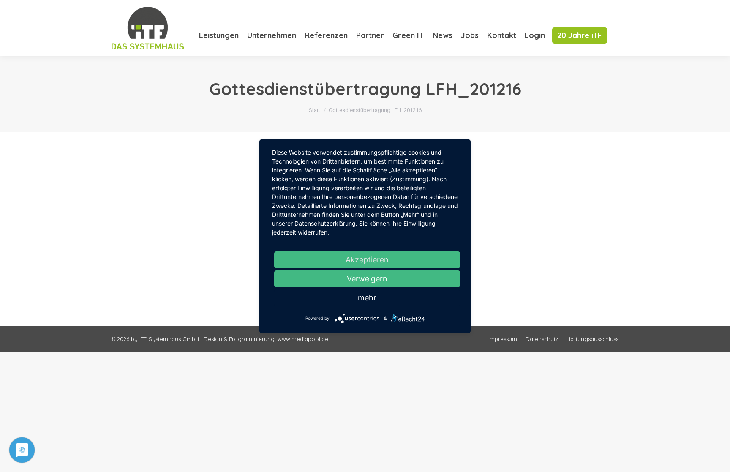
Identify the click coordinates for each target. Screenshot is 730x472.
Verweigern (367, 278)
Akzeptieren (367, 259)
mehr (367, 297)
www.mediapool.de (303, 339)
